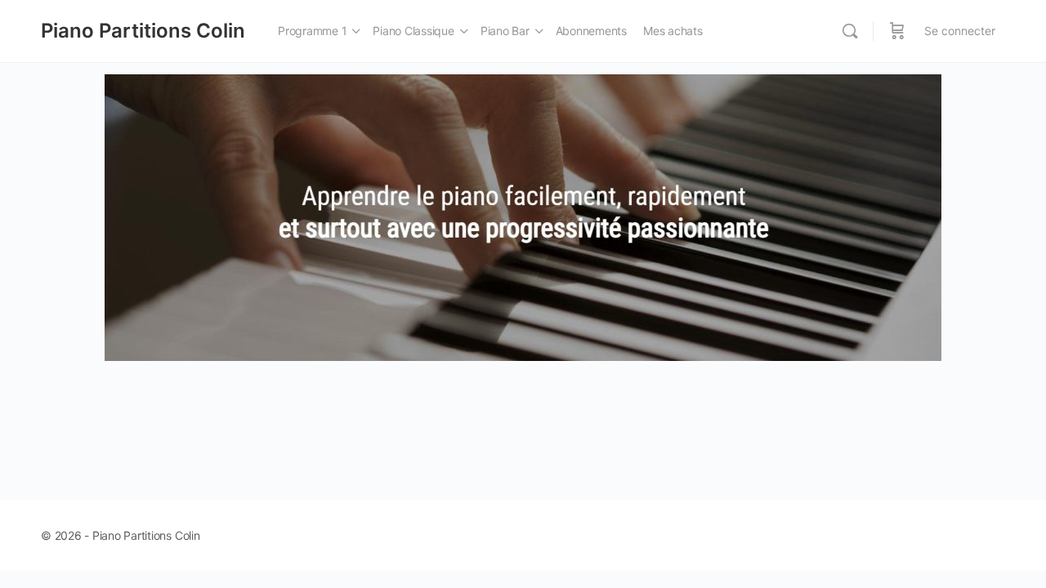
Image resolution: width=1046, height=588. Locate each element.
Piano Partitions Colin (143, 30)
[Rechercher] (850, 31)
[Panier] (897, 31)
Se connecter (959, 31)
